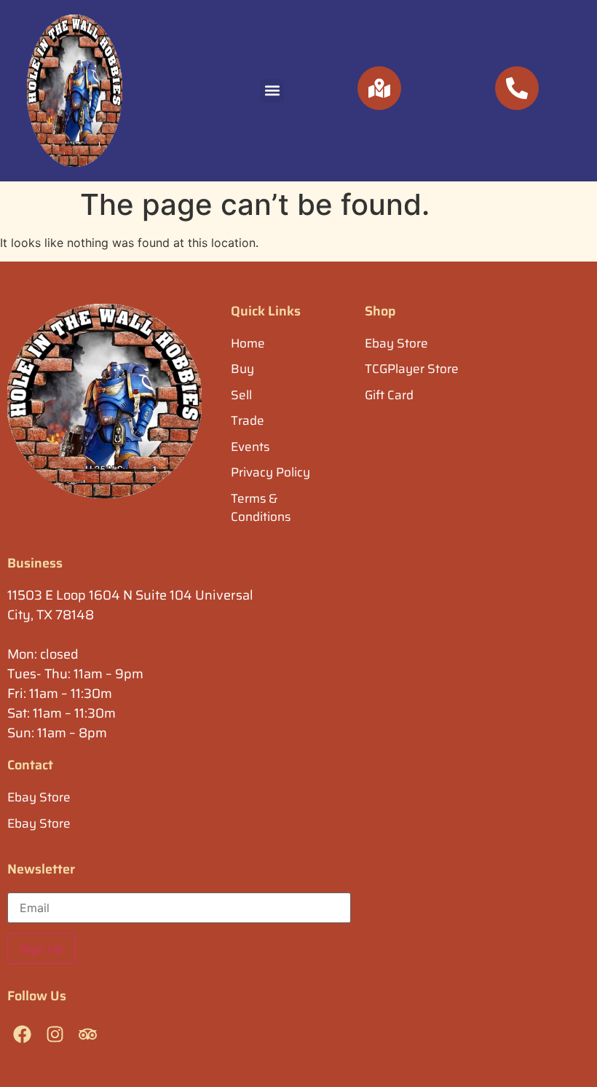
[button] (272, 91)
